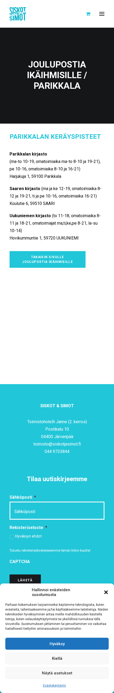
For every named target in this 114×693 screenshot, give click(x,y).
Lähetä (25, 580)
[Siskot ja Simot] (18, 13)
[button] (106, 592)
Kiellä (57, 658)
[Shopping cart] (85, 13)
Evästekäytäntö (54, 685)
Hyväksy (57, 643)
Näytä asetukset (57, 673)
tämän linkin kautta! (75, 550)
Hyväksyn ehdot (28, 536)
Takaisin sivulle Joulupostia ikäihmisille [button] (47, 259)
